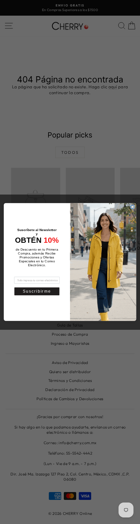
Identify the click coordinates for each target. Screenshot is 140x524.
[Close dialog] (132, 207)
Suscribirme (37, 291)
